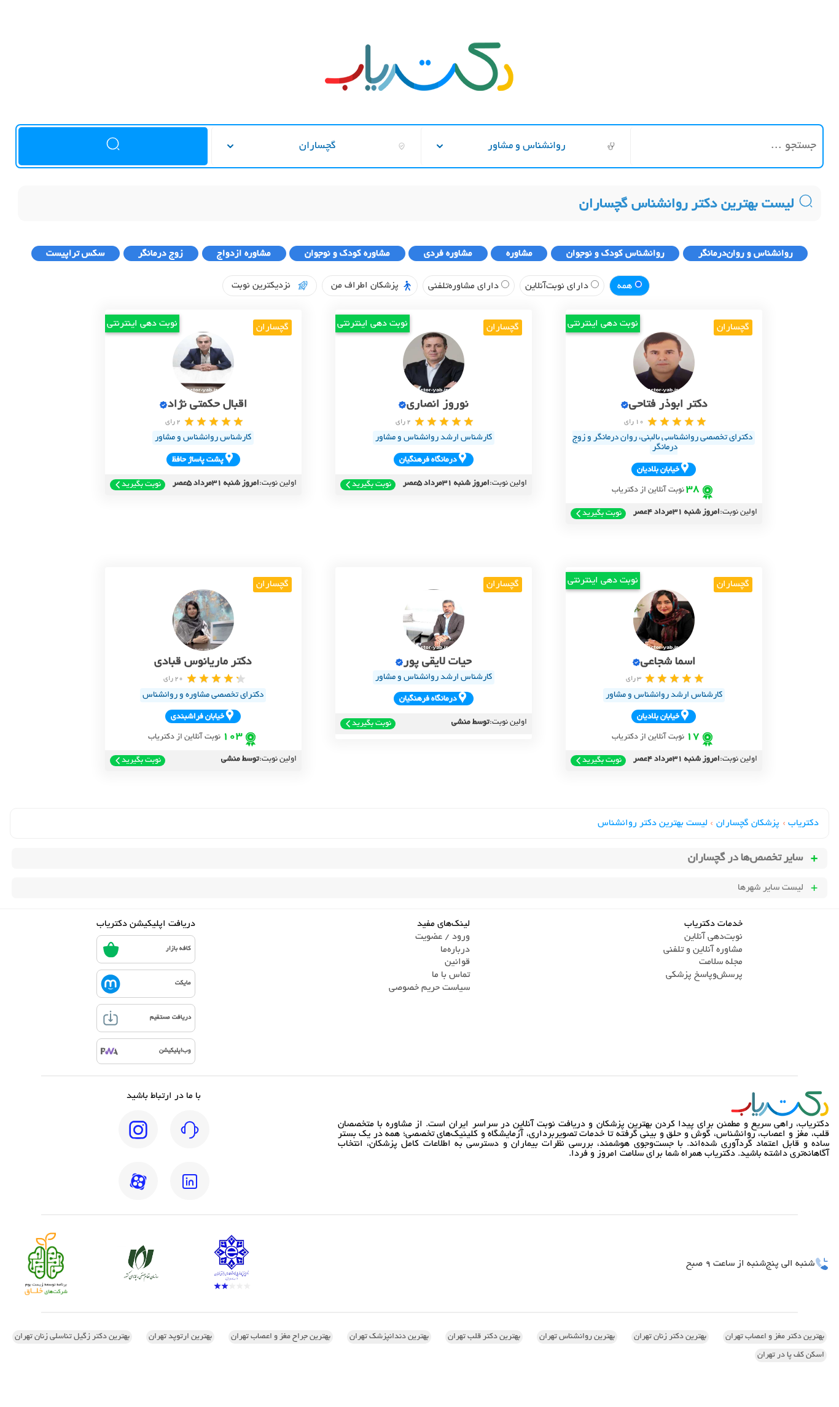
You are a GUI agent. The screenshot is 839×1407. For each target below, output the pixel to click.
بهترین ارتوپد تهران (180, 1337)
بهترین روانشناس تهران (577, 1337)
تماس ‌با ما (451, 975)
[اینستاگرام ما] (138, 1138)
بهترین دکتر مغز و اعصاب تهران (774, 1337)
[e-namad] (231, 1263)
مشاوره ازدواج (244, 254)
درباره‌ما (455, 950)
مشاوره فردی (448, 254)
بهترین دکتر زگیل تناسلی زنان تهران (72, 1337)
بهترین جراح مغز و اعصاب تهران (280, 1337)
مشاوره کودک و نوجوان (347, 254)
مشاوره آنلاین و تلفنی (703, 950)
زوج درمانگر (160, 254)
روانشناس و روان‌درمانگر (745, 254)
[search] (112, 146)
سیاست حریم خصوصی (429, 988)
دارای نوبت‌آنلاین (558, 286)
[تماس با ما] (190, 1138)
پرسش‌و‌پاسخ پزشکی (704, 975)
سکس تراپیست (75, 254)
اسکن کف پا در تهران (790, 1355)
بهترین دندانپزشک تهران (389, 1337)
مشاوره (519, 254)
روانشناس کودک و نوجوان (615, 254)
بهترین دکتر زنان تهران (670, 1337)
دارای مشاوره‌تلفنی (464, 286)
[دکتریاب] (419, 90)
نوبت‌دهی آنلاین (713, 937)
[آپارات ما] (138, 1189)
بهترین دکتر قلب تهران (484, 1337)
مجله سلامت (721, 962)
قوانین (457, 962)
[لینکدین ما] (190, 1189)
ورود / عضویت (442, 937)
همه (625, 286)
